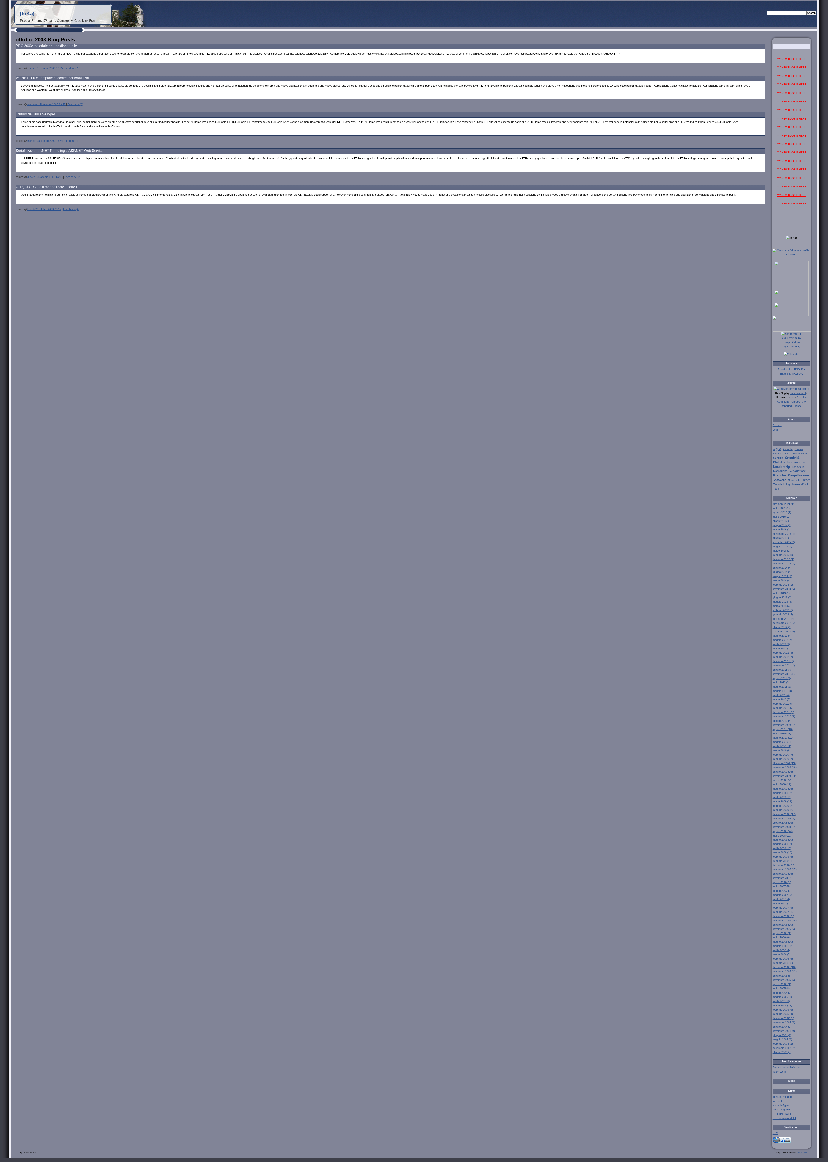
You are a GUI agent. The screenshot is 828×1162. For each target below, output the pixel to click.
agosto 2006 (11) (782, 933)
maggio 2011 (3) (782, 691)
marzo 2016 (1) (781, 529)
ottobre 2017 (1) (782, 521)
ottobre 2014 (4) (782, 567)
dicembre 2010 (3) (783, 712)
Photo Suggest (781, 1109)
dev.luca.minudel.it (783, 1096)
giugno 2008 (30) (783, 839)
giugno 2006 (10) (783, 941)
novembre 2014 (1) (784, 563)
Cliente (799, 449)
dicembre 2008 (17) (784, 814)
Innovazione (796, 462)
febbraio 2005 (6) (783, 1009)
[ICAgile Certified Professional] (792, 314)
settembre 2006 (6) (784, 929)
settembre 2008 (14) (784, 827)
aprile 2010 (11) (782, 746)
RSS (775, 1133)
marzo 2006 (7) (781, 954)
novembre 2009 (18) (785, 767)
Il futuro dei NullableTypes (36, 114)
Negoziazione (797, 471)
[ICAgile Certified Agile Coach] (792, 301)
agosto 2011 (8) (782, 678)
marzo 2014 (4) (781, 580)
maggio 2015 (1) (782, 546)
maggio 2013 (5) (782, 601)
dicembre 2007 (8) (783, 865)
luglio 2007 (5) (781, 886)
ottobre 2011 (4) (782, 669)
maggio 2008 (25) (783, 844)
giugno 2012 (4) (782, 635)
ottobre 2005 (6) (782, 975)
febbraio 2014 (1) (783, 584)
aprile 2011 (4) (781, 695)
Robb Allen (802, 1152)
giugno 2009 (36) (783, 788)
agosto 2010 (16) (783, 729)
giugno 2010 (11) (783, 737)
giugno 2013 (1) (782, 597)
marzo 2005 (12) (782, 1005)
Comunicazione (799, 453)
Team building (781, 484)
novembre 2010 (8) (784, 716)
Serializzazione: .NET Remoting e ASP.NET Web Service (60, 151)
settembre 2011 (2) (784, 674)
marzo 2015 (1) (781, 550)
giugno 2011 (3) (782, 686)
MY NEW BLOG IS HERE (791, 59)
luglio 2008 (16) (782, 835)
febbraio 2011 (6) (783, 703)
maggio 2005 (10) (783, 996)
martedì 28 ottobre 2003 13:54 (45, 140)
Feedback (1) (72, 177)
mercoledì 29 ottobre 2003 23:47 (46, 104)
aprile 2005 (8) (781, 1001)
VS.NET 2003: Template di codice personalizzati (53, 78)
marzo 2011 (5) (781, 699)
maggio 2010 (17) (783, 742)
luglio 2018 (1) (781, 516)
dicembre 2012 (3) (783, 618)
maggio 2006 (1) (782, 946)
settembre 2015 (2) (784, 542)
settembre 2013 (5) (784, 589)
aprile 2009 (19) (782, 797)
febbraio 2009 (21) (783, 805)
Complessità (780, 453)
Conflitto (778, 457)
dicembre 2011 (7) (783, 661)
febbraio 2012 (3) (783, 652)
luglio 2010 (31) (782, 733)
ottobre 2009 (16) (783, 771)
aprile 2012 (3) (781, 644)
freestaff (777, 1101)
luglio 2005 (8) (781, 988)
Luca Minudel (798, 393)
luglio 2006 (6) (781, 937)
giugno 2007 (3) (782, 890)
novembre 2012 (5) (784, 622)
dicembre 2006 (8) (783, 916)
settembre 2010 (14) (784, 724)
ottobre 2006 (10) (783, 924)
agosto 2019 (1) (782, 512)
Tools (776, 488)
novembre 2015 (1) (784, 533)
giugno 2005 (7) (782, 992)
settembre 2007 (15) (784, 878)
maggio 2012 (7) (782, 640)
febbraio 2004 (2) (783, 1043)
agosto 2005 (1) (782, 984)
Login (776, 429)
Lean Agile (798, 467)
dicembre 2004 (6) (783, 1018)
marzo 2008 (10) (782, 852)
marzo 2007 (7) (781, 903)
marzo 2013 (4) (781, 606)
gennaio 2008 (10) (783, 861)
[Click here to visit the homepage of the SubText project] (792, 1139)
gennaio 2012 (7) (783, 657)
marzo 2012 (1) (781, 648)
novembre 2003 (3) (784, 1048)
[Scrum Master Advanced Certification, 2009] (792, 330)
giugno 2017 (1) (782, 525)
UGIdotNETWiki (782, 1113)
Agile (777, 449)
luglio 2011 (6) (781, 682)
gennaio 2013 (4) (783, 614)
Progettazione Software (786, 1067)
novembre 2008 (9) (784, 818)
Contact (777, 425)
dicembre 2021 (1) (783, 504)
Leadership (781, 467)
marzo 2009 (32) (782, 801)
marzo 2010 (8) (781, 750)
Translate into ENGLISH (792, 369)
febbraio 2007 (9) (783, 907)
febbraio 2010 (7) (783, 754)
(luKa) (27, 13)
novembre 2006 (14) (785, 920)
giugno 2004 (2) (782, 1035)
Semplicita (794, 480)
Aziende (788, 449)
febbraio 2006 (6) (783, 958)
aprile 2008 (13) (782, 848)
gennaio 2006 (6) (783, 963)
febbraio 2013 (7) (783, 610)
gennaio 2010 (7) (783, 759)
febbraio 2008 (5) (783, 856)
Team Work (800, 484)
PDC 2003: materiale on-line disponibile (46, 46)
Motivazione (780, 471)
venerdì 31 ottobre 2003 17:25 (45, 68)
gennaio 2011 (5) (783, 707)
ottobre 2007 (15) (783, 873)
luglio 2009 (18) (782, 784)
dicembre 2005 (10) (784, 967)
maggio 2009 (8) (782, 793)
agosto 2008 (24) (783, 831)
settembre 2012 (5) (784, 631)
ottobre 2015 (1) (782, 537)
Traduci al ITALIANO (791, 373)
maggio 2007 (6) (782, 894)
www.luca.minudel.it (784, 1118)
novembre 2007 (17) (785, 869)
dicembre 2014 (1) (783, 559)
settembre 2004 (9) (784, 1031)
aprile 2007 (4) (781, 899)
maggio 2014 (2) (782, 576)
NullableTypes (781, 1105)
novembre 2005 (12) (785, 971)
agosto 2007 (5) (782, 882)
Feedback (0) (72, 68)
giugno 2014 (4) (782, 572)
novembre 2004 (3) (784, 1022)
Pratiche (779, 475)
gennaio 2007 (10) (783, 912)
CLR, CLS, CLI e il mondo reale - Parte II (47, 187)
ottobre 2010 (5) (782, 720)
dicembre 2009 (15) (784, 763)
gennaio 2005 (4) (783, 1014)
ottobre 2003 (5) (782, 1052)
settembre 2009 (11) (784, 776)
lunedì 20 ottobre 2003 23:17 (44, 209)
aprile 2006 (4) (781, 950)
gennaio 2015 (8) (783, 555)
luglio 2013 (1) (781, 593)
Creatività (792, 457)
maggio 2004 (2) (782, 1039)
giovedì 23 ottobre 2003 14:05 (45, 177)
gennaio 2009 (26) (783, 809)
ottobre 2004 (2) (782, 1026)
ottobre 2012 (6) (782, 627)
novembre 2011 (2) (784, 665)
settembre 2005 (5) (784, 979)
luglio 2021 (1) (781, 508)
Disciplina (779, 462)
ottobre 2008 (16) (783, 822)
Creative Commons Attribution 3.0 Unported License (792, 401)
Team (806, 480)
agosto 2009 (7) (782, 780)
